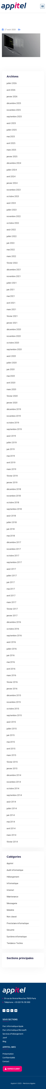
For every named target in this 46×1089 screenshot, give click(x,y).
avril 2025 (11, 143)
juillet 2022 (12, 236)
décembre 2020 (14, 329)
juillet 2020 (12, 363)
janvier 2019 (12, 482)
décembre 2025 (14, 103)
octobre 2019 (13, 422)
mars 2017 (11, 602)
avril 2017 (11, 595)
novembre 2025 (14, 110)
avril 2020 (11, 383)
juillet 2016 (12, 649)
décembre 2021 (14, 269)
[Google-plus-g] (11, 1010)
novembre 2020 (14, 336)
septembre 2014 (14, 795)
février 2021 (12, 316)
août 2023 (11, 203)
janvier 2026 (12, 96)
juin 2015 (11, 735)
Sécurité (10, 930)
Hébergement (13, 877)
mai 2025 (11, 136)
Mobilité (10, 910)
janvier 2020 (12, 402)
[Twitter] (8, 1010)
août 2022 (11, 229)
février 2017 (12, 609)
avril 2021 (11, 303)
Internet (10, 890)
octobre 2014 (13, 788)
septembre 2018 (14, 509)
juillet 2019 (12, 442)
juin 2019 (11, 449)
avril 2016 (11, 669)
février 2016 (12, 682)
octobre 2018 (13, 502)
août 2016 (11, 642)
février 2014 (12, 842)
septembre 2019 (14, 429)
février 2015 (12, 762)
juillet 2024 (12, 170)
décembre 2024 (14, 163)
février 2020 (12, 396)
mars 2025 (11, 150)
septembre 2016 (14, 635)
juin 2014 (11, 815)
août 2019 (11, 436)
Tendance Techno (15, 943)
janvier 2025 (12, 156)
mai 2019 (11, 456)
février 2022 (12, 263)
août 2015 (11, 722)
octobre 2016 (13, 629)
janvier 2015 (12, 768)
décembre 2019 (14, 409)
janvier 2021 (12, 323)
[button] (42, 6)
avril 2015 (11, 748)
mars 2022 (11, 256)
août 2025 (11, 123)
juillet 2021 (12, 283)
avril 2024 (11, 176)
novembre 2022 (14, 216)
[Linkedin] (15, 1010)
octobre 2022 (13, 223)
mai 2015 (11, 742)
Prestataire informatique (18, 923)
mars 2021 (11, 309)
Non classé (12, 916)
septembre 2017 (14, 562)
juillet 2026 (12, 83)
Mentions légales (29, 1083)
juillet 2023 (12, 210)
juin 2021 (11, 289)
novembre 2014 (14, 782)
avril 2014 (11, 828)
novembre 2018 (14, 496)
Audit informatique (15, 870)
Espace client (13, 1069)
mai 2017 (11, 589)
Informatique (12, 883)
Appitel (10, 863)
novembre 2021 (14, 276)
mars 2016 (11, 675)
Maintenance (12, 896)
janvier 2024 (12, 183)
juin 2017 (11, 582)
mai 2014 (11, 822)
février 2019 (12, 476)
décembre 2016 (14, 622)
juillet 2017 (12, 575)
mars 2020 (11, 389)
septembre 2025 (14, 116)
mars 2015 (11, 755)
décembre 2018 (14, 489)
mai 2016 (11, 662)
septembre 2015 (14, 715)
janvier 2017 (12, 615)
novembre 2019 (14, 416)
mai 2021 (11, 296)
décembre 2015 (14, 695)
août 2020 (11, 356)
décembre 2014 (14, 775)
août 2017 (11, 569)
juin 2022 (11, 243)
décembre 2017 (14, 542)
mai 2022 (11, 249)
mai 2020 (11, 376)
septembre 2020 (14, 349)
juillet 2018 (12, 522)
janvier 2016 (12, 689)
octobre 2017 (13, 555)
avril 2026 (11, 90)
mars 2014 (11, 835)
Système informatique (17, 936)
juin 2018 (11, 529)
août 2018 (11, 516)
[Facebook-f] (4, 1010)
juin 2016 (11, 655)
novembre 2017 (14, 549)
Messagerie (12, 903)
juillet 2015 (12, 728)
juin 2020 (11, 369)
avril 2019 (11, 462)
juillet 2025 (12, 130)
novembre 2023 (14, 190)
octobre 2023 (13, 196)
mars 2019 (11, 469)
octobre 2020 (13, 343)
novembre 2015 (14, 702)
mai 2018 (11, 536)
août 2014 (11, 802)
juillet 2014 (12, 808)
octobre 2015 (13, 708)
